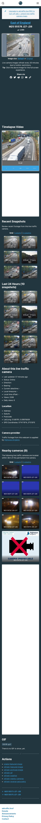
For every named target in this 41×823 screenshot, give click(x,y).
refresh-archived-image (13, 770)
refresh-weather (10, 776)
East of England (20, 22)
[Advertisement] (20, 101)
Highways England (11, 440)
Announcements (9, 814)
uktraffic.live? (8, 808)
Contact (5, 819)
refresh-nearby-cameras (14, 779)
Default (21, 59)
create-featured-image (13, 764)
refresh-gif (8, 773)
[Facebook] (11, 77)
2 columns (27, 233)
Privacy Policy (8, 816)
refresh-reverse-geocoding (15, 782)
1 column (17, 233)
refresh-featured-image (13, 767)
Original (30, 59)
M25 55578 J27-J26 (20, 26)
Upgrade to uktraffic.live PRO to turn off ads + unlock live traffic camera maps (22, 13)
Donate (5, 811)
